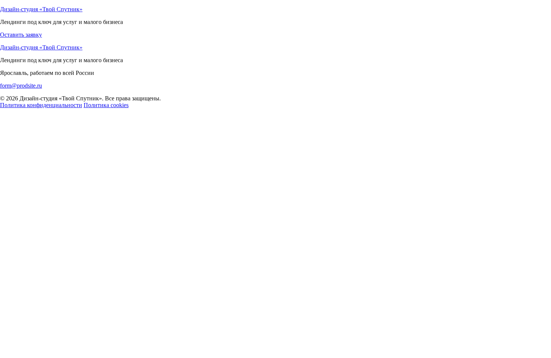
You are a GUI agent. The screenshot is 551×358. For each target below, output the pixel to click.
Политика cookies (106, 105)
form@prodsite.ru (21, 85)
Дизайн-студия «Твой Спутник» (41, 9)
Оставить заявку (21, 34)
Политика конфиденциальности (41, 105)
